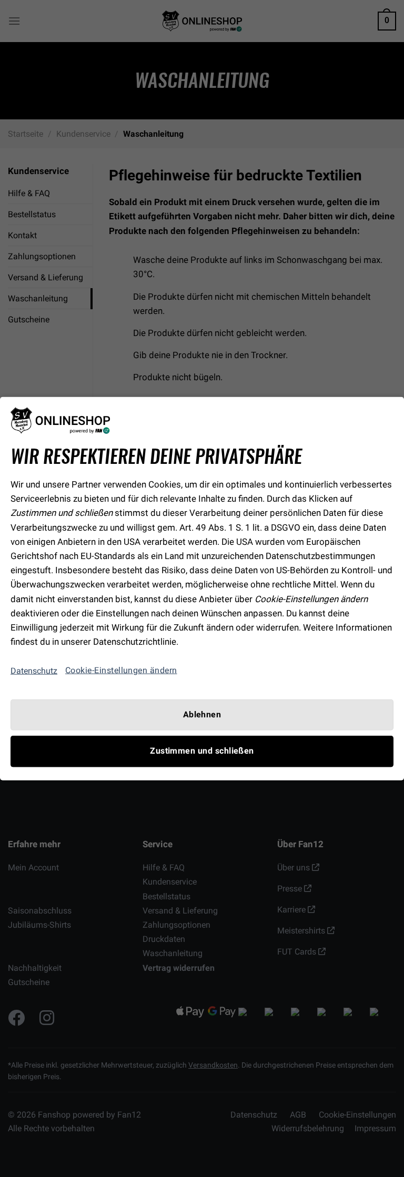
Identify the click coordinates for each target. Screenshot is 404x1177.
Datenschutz (34, 671)
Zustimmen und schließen (202, 751)
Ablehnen (202, 714)
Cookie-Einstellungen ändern (121, 670)
